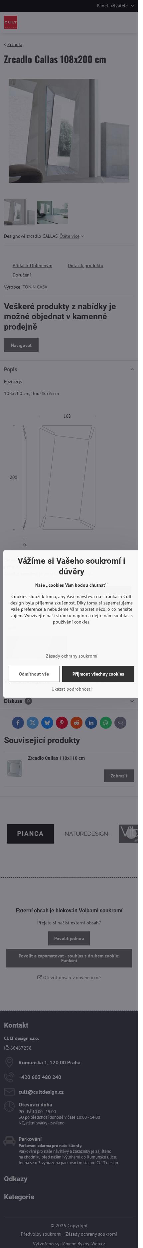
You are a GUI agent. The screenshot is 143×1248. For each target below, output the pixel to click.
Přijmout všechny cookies (98, 674)
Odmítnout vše (34, 674)
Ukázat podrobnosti (72, 689)
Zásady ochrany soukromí (71, 656)
